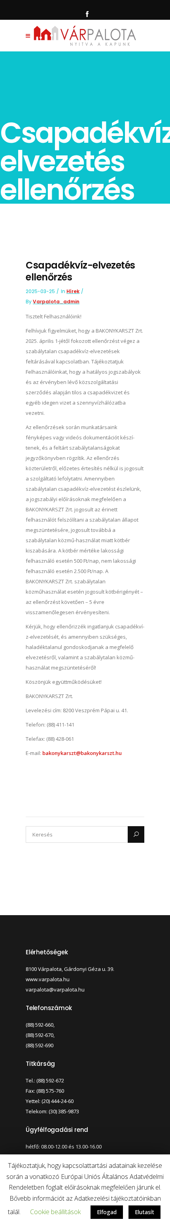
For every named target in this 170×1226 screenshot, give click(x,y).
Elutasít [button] (144, 1212)
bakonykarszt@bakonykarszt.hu (82, 753)
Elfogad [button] (107, 1212)
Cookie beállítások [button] (55, 1211)
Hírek (72, 291)
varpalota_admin (56, 301)
